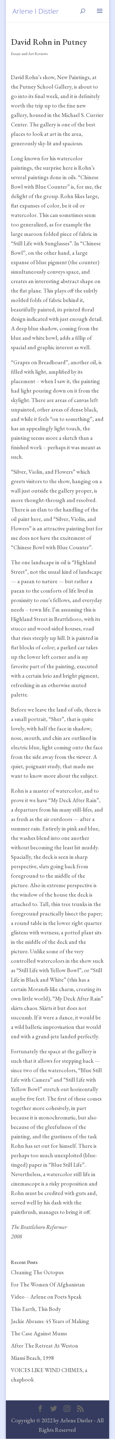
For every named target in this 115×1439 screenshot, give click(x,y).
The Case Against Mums (39, 1333)
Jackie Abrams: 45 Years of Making (50, 1321)
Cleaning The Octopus (37, 1272)
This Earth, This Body (36, 1309)
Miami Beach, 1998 (32, 1357)
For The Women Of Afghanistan (48, 1284)
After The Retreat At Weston (44, 1345)
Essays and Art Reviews (29, 53)
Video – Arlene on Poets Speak (46, 1296)
